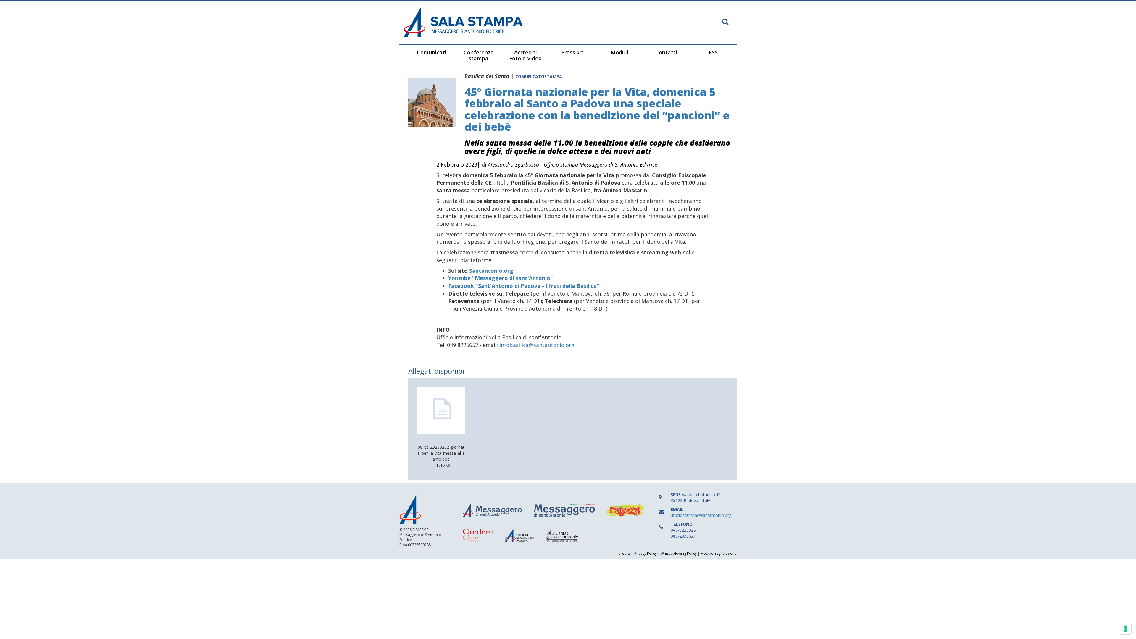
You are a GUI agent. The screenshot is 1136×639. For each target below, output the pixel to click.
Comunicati (431, 52)
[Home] (484, 22)
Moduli (619, 52)
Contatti (666, 52)
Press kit (572, 52)
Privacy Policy (645, 553)
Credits (624, 553)
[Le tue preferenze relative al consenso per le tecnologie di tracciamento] (1125, 628)
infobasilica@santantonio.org (537, 344)
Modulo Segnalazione (719, 553)
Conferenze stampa (479, 55)
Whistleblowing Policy (679, 553)
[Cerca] (725, 22)
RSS (713, 52)
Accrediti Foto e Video (525, 55)
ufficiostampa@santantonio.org (701, 515)
